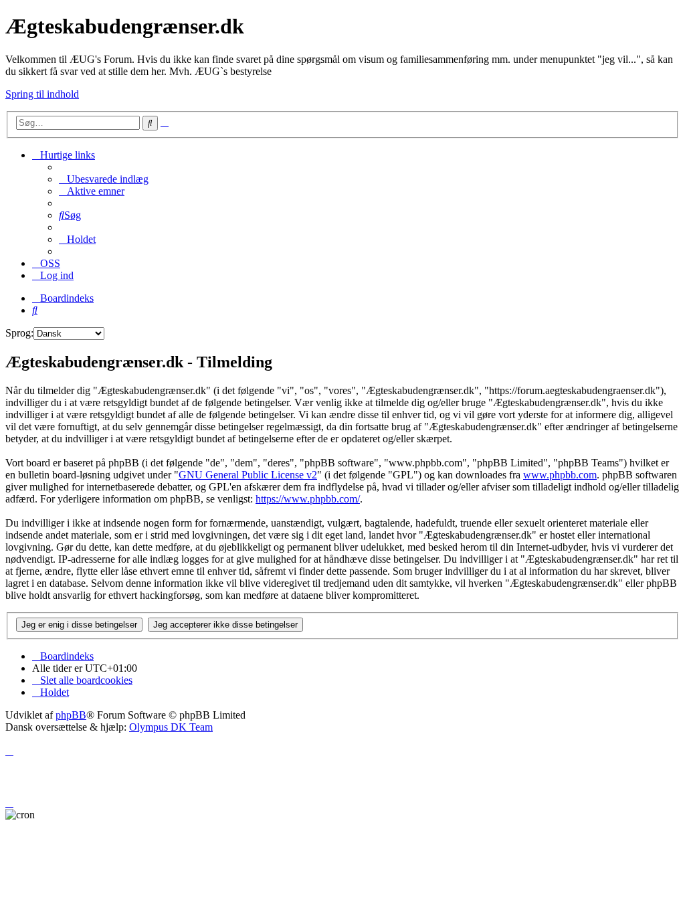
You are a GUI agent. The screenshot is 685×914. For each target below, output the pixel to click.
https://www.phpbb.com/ (308, 499)
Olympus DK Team (171, 727)
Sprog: (19, 333)
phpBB (71, 715)
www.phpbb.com (560, 474)
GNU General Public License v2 (248, 474)
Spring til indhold (42, 94)
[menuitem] (104, 179)
